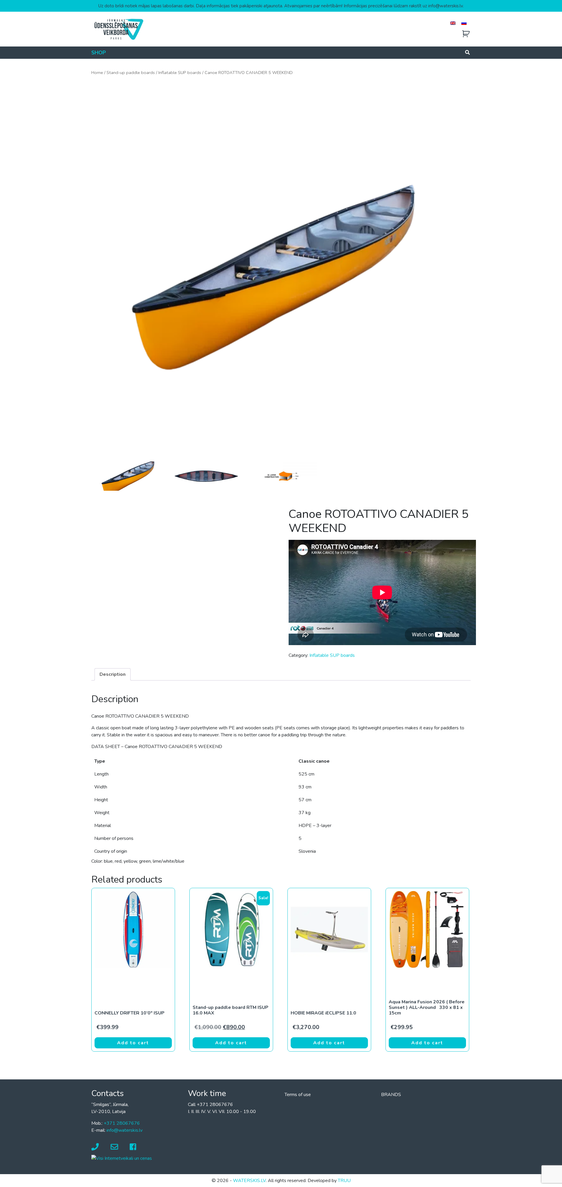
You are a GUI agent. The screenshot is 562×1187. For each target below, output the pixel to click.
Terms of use (298, 1094)
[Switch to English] (452, 23)
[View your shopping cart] (466, 34)
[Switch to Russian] (464, 23)
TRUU (344, 1180)
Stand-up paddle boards (131, 72)
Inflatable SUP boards (179, 72)
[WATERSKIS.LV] (118, 29)
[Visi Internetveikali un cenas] (121, 1158)
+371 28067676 (122, 1123)
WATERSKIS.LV (249, 1180)
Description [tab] (113, 674)
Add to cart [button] (133, 1043)
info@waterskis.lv (125, 1130)
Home (97, 72)
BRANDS (391, 1094)
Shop (98, 52)
